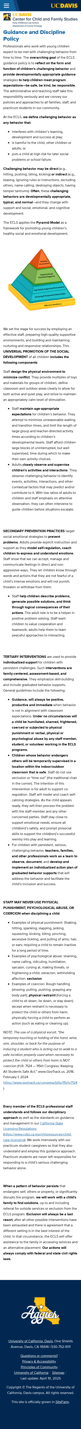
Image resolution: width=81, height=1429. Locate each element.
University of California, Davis (30, 1341)
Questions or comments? (39, 1355)
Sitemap (58, 1372)
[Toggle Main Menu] (6, 5)
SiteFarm (62, 1401)
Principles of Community (39, 1367)
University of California (31, 1372)
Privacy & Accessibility (39, 1361)
